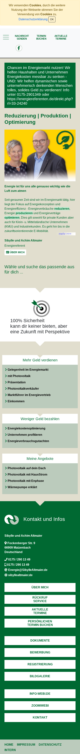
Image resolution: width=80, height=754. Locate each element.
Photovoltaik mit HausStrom (27, 474)
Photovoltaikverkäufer (23, 388)
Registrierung (40, 664)
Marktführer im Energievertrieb (29, 395)
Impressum (26, 744)
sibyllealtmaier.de (20, 575)
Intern (10, 750)
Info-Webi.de (40, 693)
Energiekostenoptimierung (26, 428)
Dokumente (40, 640)
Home (8, 744)
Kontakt (40, 717)
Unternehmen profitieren (25, 434)
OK (52, 19)
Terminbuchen (41, 37)
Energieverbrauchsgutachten (28, 441)
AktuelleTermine (61, 37)
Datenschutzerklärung (33, 19)
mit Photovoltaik (19, 376)
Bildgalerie (40, 676)
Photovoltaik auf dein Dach (27, 468)
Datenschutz (50, 744)
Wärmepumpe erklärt (22, 487)
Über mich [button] (17, 252)
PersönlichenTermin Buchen (40, 623)
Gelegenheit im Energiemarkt (28, 369)
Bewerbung (40, 652)
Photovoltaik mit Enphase (26, 480)
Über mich (40, 587)
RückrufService (40, 599)
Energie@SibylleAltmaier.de (27, 569)
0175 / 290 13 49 (19, 559)
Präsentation (17, 382)
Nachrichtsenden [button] (22, 37)
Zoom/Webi (40, 705)
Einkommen (16, 401)
